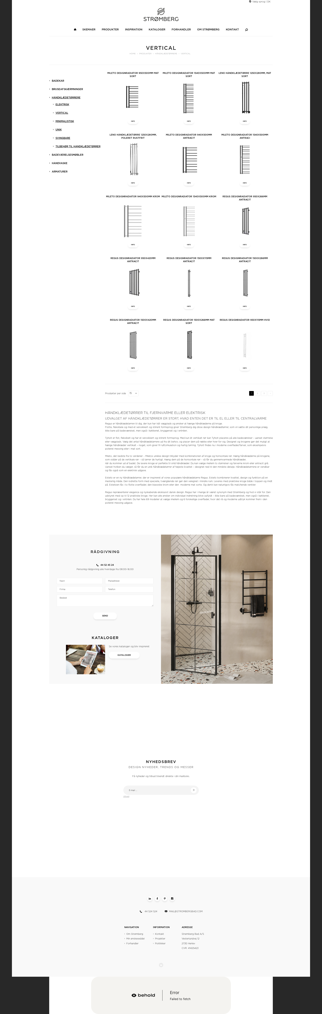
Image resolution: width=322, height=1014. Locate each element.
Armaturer (59, 172)
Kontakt (232, 29)
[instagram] (172, 898)
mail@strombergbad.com (186, 911)
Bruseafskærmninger (67, 89)
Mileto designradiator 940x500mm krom (133, 196)
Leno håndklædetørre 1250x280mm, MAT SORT (245, 74)
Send (105, 616)
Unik (59, 130)
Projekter (160, 939)
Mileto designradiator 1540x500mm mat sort (189, 74)
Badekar (58, 81)
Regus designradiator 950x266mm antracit (244, 198)
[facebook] (157, 898)
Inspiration (133, 29)
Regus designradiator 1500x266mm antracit (245, 260)
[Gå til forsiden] (75, 29)
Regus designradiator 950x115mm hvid (245, 320)
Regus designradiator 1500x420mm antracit (133, 321)
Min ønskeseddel (135, 939)
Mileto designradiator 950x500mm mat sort (133, 74)
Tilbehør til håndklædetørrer (78, 146)
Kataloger (157, 29)
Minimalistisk (65, 121)
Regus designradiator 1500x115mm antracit (189, 260)
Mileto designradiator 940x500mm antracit (189, 136)
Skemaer (88, 29)
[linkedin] (150, 898)
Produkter (110, 29)
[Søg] (246, 29)
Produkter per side (115, 393)
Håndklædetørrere (66, 98)
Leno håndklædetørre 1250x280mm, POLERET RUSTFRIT (133, 136)
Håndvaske (59, 163)
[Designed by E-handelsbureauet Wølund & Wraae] (161, 965)
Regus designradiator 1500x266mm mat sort (189, 321)
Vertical (62, 113)
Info (133, 121)
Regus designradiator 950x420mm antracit (133, 260)
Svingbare (63, 138)
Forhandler (181, 29)
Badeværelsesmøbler (67, 155)
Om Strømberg (208, 29)
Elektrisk (62, 104)
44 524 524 (151, 911)
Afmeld (126, 796)
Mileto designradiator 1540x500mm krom (189, 196)
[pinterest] (165, 898)
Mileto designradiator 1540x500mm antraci (244, 136)
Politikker (160, 943)
